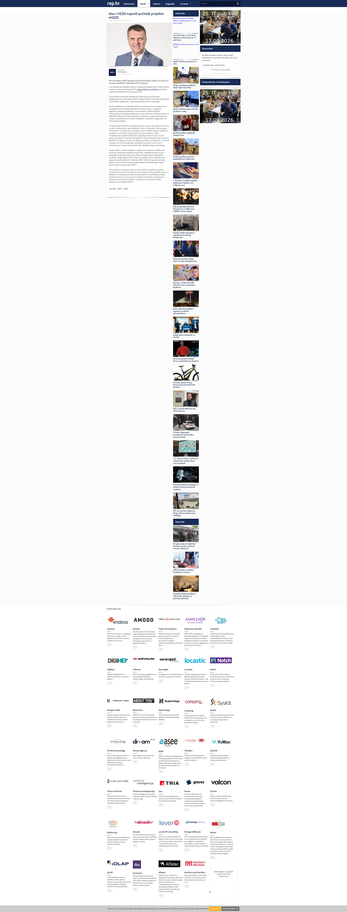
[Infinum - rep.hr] (144, 660)
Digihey (110, 669)
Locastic (188, 669)
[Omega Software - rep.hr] (195, 824)
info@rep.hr (224, 876)
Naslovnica (129, 3)
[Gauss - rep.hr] (195, 785)
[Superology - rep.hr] (169, 703)
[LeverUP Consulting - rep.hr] (169, 825)
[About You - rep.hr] (144, 703)
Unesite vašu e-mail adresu (214, 65)
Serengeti (163, 669)
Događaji (170, 3)
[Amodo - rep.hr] (144, 622)
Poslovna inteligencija (144, 791)
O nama (183, 4)
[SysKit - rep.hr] (221, 705)
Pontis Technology (116, 750)
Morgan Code (113, 710)
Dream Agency (140, 750)
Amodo (136, 628)
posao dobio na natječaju (148, 89)
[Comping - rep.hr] (194, 706)
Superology (164, 710)
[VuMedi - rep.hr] (221, 745)
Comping (188, 710)
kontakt (129, 74)
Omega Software (192, 831)
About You (138, 710)
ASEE (161, 751)
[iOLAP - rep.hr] (118, 865)
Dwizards (137, 873)
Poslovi (156, 3)
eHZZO (125, 189)
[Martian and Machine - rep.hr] (195, 866)
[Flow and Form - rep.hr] (118, 783)
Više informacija (230, 908)
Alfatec (162, 872)
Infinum (137, 669)
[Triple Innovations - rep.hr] (169, 621)
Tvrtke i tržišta (113, 20)
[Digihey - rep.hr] (118, 663)
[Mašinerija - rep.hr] (113, 827)
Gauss (187, 791)
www (119, 74)
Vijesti (141, 4)
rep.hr (113, 3)
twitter (123, 74)
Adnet (213, 832)
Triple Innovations (167, 628)
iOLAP (110, 872)
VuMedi (213, 750)
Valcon (213, 791)
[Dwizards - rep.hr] (137, 868)
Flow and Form (114, 791)
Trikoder (188, 750)
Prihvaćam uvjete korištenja (221, 70)
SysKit (213, 710)
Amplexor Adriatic (193, 628)
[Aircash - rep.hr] (144, 824)
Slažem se (215, 908)
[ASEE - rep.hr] (169, 746)
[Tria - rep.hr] (169, 786)
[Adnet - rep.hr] (218, 827)
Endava (111, 628)
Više (109, 644)
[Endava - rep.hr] (118, 624)
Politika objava (122, 72)
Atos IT (119, 189)
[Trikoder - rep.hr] (194, 742)
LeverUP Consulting (168, 831)
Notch (213, 669)
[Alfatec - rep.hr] (169, 867)
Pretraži (204, 3)
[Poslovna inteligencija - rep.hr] (144, 785)
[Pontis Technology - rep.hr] (118, 745)
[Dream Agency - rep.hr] (144, 743)
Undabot (214, 628)
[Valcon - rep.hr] (221, 784)
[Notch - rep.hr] (221, 663)
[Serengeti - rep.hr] (169, 662)
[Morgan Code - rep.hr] (118, 703)
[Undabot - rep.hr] (221, 623)
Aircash (136, 831)
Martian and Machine (194, 872)
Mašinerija (112, 832)
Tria (160, 791)
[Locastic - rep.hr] (195, 663)
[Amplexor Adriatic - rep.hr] (195, 623)
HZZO (114, 189)
